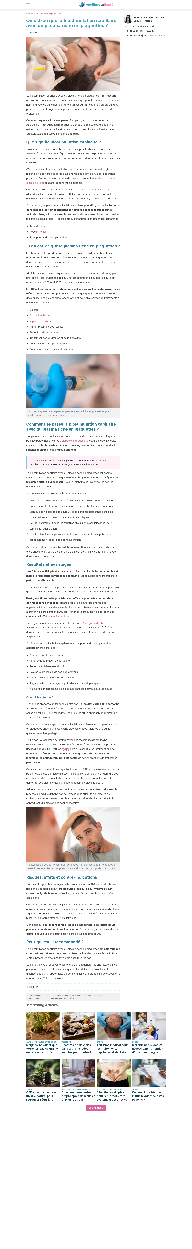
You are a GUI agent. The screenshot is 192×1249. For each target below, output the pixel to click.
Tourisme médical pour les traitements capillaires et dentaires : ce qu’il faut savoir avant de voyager (113, 1048)
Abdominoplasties (40, 315)
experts (41, 789)
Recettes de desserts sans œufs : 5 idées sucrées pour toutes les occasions (78, 1048)
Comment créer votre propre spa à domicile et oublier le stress (78, 1096)
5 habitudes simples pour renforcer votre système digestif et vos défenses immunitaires (113, 1096)
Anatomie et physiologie (109, 1089)
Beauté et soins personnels (49, 14)
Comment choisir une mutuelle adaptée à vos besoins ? (148, 1096)
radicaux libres (60, 616)
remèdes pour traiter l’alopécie (95, 189)
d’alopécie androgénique (74, 440)
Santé (100, 1042)
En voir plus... (96, 1107)
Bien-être (30, 14)
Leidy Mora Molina (143, 21)
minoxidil (41, 231)
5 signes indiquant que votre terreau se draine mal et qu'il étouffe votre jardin (42, 1048)
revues (65, 748)
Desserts (66, 1042)
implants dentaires (40, 321)
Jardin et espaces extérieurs (41, 1042)
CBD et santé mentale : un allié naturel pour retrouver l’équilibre (41, 1096)
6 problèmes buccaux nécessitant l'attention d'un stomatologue (147, 1048)
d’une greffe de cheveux (96, 623)
